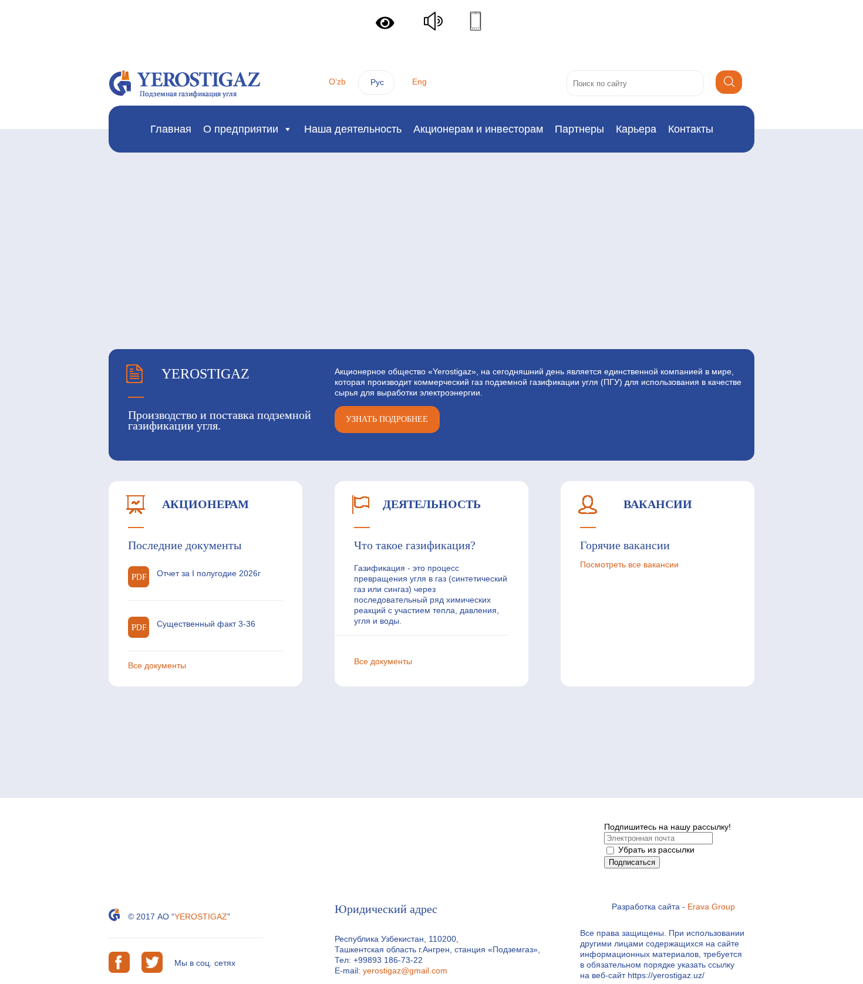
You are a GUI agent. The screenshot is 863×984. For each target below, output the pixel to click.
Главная (170, 129)
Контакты (690, 129)
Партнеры (579, 129)
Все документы (157, 665)
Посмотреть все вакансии (629, 564)
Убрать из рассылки (655, 849)
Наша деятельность (353, 129)
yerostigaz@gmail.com (405, 970)
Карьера (636, 129)
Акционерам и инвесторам (478, 129)
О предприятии (240, 129)
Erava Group (711, 906)
